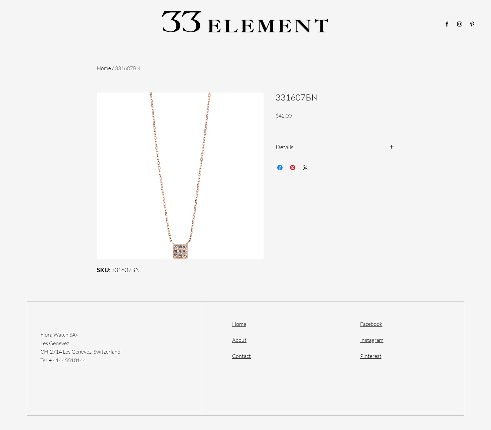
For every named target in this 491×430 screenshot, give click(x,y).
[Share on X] (305, 168)
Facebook (371, 323)
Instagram (371, 340)
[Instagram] (459, 24)
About (239, 340)
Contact (241, 356)
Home (104, 68)
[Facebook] (447, 24)
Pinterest (370, 356)
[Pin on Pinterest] (293, 168)
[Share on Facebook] (280, 168)
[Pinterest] (472, 24)
